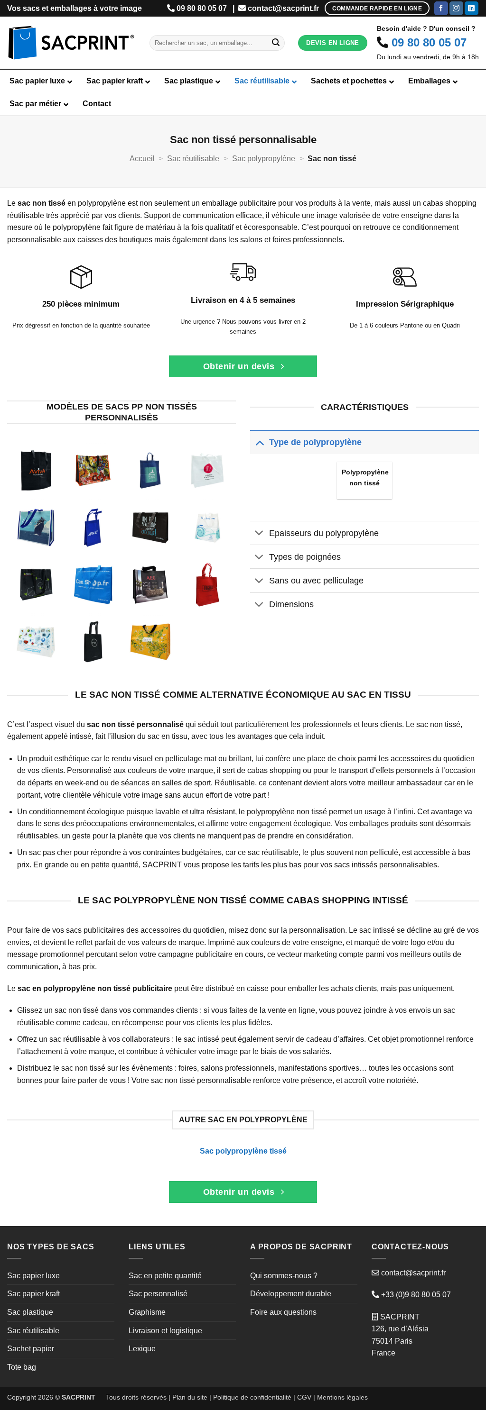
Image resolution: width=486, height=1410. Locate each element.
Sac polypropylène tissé (243, 1151)
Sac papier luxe (33, 1276)
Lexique (142, 1349)
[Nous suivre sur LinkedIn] (471, 8)
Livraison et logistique (165, 1331)
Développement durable (290, 1294)
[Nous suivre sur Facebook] (441, 8)
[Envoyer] (276, 43)
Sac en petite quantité (165, 1276)
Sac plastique (30, 1312)
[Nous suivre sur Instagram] (456, 8)
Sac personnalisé (158, 1294)
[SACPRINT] (71, 43)
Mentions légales (342, 1397)
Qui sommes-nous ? (284, 1276)
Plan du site (189, 1397)
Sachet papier (30, 1349)
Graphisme (147, 1312)
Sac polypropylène (263, 159)
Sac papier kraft (33, 1294)
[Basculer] (259, 442)
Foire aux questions (283, 1312)
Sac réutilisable (193, 159)
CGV (304, 1397)
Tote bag (21, 1367)
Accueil (142, 159)
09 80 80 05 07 (202, 8)
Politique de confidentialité (252, 1397)
